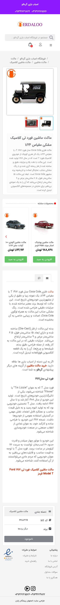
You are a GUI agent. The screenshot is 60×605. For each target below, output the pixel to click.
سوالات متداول (51, 572)
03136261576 (38, 11)
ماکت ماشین (40, 62)
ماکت (13, 59)
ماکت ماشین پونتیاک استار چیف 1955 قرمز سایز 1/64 (44, 245)
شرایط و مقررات (29, 555)
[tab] (47, 277)
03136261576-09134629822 (30, 594)
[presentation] (6, 237)
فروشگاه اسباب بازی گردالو (33, 59)
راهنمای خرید (30, 561)
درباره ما (54, 555)
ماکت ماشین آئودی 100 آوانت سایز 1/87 (16, 244)
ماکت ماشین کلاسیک (20, 62)
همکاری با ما (52, 577)
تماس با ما (53, 561)
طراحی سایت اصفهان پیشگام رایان (30, 600)
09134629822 (21, 11)
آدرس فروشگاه (51, 566)
